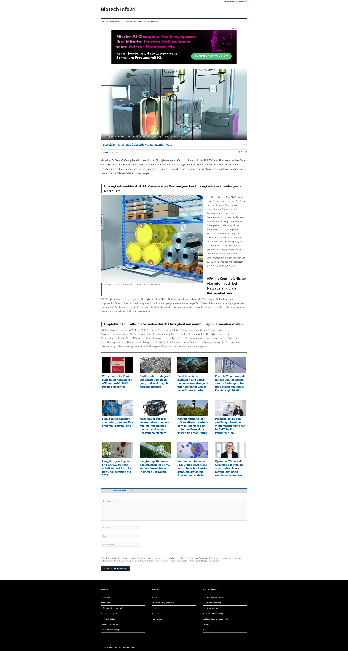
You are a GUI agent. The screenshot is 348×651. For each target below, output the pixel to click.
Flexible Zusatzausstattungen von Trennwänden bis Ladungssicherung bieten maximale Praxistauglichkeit (230, 383)
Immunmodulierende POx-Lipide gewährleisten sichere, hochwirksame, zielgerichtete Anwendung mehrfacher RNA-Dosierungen (192, 468)
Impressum (105, 602)
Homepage (105, 597)
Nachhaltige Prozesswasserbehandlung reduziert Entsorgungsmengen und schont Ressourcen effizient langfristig (154, 426)
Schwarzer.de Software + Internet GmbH (119, 647)
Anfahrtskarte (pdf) (108, 619)
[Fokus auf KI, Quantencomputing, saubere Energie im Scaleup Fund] (117, 408)
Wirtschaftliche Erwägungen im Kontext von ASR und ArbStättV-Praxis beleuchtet (117, 381)
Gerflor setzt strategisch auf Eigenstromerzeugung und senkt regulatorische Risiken (155, 381)
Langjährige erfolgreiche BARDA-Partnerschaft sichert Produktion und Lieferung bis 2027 (116, 468)
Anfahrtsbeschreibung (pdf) (112, 608)
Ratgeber (155, 613)
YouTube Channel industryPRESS (216, 619)
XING (205, 629)
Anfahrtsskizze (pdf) (109, 613)
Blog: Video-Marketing (212, 602)
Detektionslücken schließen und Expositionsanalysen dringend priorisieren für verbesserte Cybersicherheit (192, 383)
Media (154, 597)
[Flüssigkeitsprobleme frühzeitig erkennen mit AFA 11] (174, 105)
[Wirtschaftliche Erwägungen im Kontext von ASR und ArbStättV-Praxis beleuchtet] (117, 365)
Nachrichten (242, 152)
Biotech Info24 (118, 9)
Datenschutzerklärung (208, 561)
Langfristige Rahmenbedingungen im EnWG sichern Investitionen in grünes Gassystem (155, 466)
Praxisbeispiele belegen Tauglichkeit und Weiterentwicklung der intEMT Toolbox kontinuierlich (230, 426)
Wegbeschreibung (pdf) (110, 624)
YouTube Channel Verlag (213, 613)
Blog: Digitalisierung (211, 608)
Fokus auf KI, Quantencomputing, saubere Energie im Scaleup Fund (117, 422)
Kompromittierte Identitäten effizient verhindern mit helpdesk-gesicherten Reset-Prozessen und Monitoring (192, 426)
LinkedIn (206, 624)
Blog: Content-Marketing (213, 597)
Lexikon (155, 608)
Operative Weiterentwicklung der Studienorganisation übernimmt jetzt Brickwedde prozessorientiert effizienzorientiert (230, 468)
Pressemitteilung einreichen (163, 602)
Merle (107, 152)
